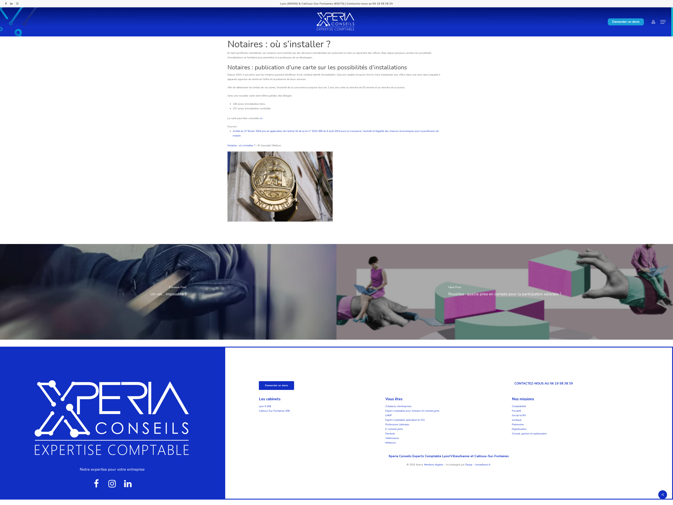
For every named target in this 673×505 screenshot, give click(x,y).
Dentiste (390, 433)
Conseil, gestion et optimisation (529, 433)
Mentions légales (434, 464)
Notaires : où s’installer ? (241, 145)
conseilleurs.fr (483, 464)
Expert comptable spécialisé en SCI (405, 420)
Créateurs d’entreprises (398, 406)
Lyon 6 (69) (265, 406)
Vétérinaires (392, 438)
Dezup (468, 464)
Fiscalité (516, 411)
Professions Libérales (397, 424)
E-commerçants (394, 429)
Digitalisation (519, 429)
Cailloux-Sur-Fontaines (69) (274, 411)
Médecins (390, 442)
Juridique (517, 420)
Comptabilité (519, 406)
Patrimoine (518, 424)
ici (261, 118)
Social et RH (519, 415)
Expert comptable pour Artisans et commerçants (412, 411)
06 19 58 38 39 (382, 4)
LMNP (388, 415)
